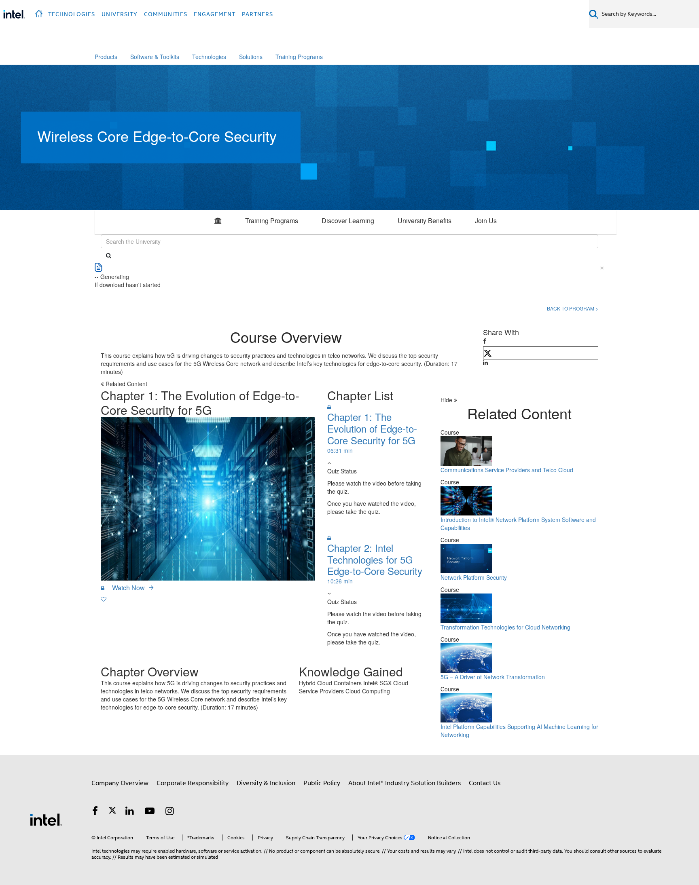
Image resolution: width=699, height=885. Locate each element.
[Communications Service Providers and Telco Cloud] (466, 450)
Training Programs (271, 220)
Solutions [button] (251, 57)
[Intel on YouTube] (150, 812)
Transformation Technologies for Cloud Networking (505, 627)
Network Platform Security (474, 577)
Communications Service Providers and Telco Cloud (507, 470)
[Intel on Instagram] (170, 812)
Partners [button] (257, 14)
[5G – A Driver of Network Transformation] (466, 657)
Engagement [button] (214, 14)
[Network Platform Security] (466, 557)
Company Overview (119, 783)
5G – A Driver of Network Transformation (493, 677)
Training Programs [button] (299, 57)
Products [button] (106, 57)
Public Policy (321, 783)
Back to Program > (572, 308)
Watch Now (128, 587)
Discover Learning (348, 220)
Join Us (486, 220)
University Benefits (424, 220)
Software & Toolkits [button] (154, 57)
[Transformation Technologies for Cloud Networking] (466, 607)
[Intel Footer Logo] (46, 819)
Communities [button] (165, 14)
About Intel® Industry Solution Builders (404, 783)
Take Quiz (347, 526)
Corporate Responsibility (193, 783)
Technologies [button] (71, 14)
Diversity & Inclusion (266, 783)
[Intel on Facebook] (95, 812)
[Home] (218, 222)
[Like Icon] (103, 599)
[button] (40, 11)
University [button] (120, 14)
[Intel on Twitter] (112, 812)
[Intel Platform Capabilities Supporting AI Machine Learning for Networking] (466, 707)
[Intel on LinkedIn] (130, 812)
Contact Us (484, 783)
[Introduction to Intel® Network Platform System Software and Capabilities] (466, 500)
